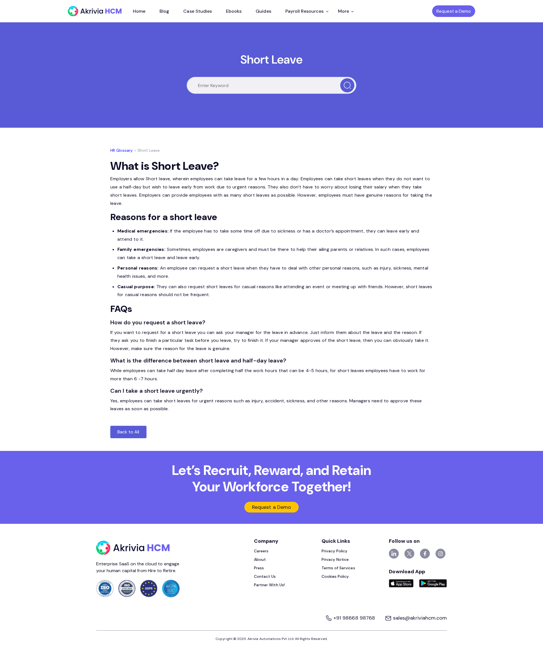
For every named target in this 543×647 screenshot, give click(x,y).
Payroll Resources (304, 11)
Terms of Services (338, 567)
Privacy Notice (335, 559)
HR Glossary (121, 150)
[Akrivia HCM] (95, 11)
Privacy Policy (335, 550)
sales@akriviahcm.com (419, 618)
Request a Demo (453, 11)
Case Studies (197, 11)
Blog (164, 11)
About (260, 559)
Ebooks (234, 11)
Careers (261, 550)
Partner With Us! (269, 584)
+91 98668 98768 (354, 618)
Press (259, 567)
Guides (263, 11)
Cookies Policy (335, 576)
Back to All (128, 432)
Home (139, 11)
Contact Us (265, 576)
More (343, 11)
